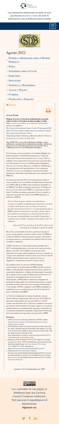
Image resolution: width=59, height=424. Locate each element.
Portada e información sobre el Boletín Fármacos (29, 59)
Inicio (12, 105)
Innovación (15, 80)
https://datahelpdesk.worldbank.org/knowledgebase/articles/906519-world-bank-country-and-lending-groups (29, 336)
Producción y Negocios (21, 99)
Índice (12, 66)
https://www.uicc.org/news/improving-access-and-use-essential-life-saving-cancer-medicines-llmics (28, 131)
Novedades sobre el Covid (23, 71)
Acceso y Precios (18, 89)
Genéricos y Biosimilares (22, 85)
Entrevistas (14, 75)
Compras (13, 94)
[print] (48, 111)
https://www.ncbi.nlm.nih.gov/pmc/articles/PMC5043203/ (26, 348)
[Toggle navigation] (53, 26)
